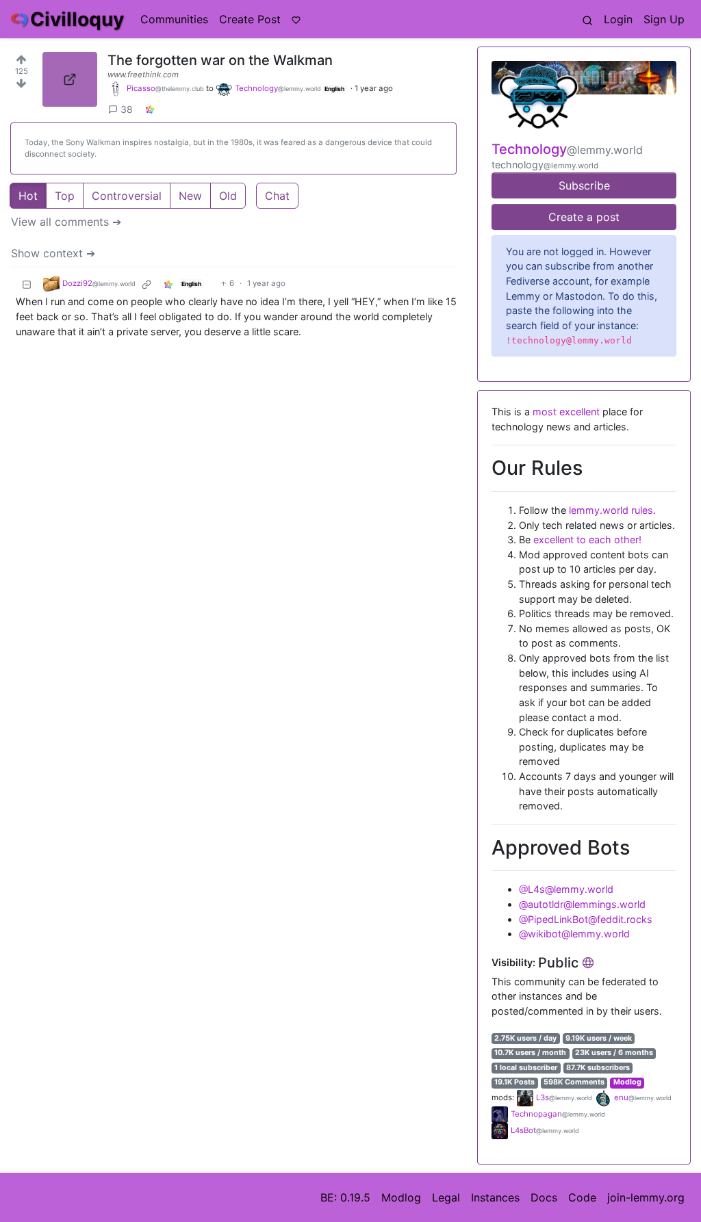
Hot (28, 196)
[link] (150, 109)
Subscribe (584, 185)
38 (126, 109)
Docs (544, 1197)
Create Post (250, 19)
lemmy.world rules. (612, 510)
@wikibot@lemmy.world (574, 933)
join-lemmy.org (646, 1197)
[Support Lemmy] (296, 19)
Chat (277, 196)
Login (618, 19)
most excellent (566, 411)
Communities (174, 19)
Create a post (584, 217)
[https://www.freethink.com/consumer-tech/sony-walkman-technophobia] (69, 79)
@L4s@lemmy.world (566, 889)
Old (228, 196)
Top (65, 196)
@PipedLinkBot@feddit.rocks (585, 919)
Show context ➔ (53, 253)
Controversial (127, 196)
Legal (446, 1197)
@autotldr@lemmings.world (582, 904)
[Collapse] (27, 283)
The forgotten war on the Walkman (220, 60)
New (190, 196)
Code (582, 1197)
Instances (495, 1197)
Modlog (627, 1082)
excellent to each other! (587, 539)
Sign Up (664, 19)
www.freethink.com (143, 74)
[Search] (587, 19)
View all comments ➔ (66, 222)
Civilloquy (77, 19)
